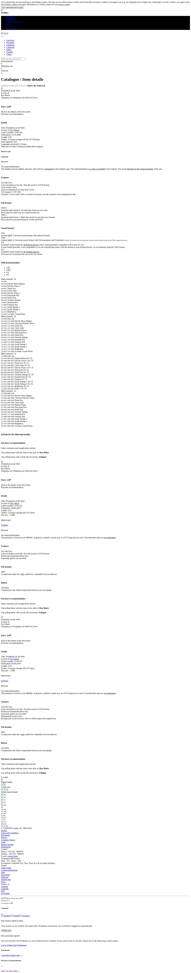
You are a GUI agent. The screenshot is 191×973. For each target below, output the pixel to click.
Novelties (10, 43)
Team (3, 842)
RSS (3, 891)
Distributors (6, 847)
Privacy (4, 837)
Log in (3, 945)
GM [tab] (8, 268)
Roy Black (14, 130)
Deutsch (6, 916)
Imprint (4, 830)
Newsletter (5, 893)
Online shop (6, 868)
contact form (13, 856)
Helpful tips (6, 879)
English (16, 916)
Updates (9, 52)
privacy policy (64, 4)
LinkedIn (5, 889)
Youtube (4, 886)
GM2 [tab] (8, 270)
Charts (9, 54)
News (3, 882)
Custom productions (9, 870)
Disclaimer (5, 835)
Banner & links (7, 844)
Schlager (4, 156)
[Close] (2, 36)
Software (4, 877)
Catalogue (10, 45)
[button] (7, 26)
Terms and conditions (10, 833)
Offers (8, 50)
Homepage (22, 945)
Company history (8, 840)
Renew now (6, 931)
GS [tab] (7, 272)
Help (3, 872)
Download (5, 875)
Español (25, 916)
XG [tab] (7, 275)
